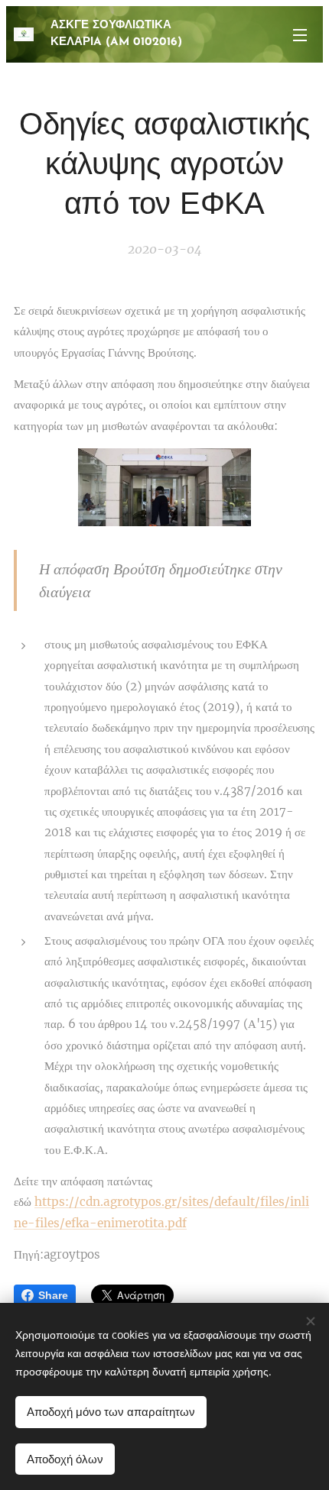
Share (53, 1295)
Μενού (300, 34)
